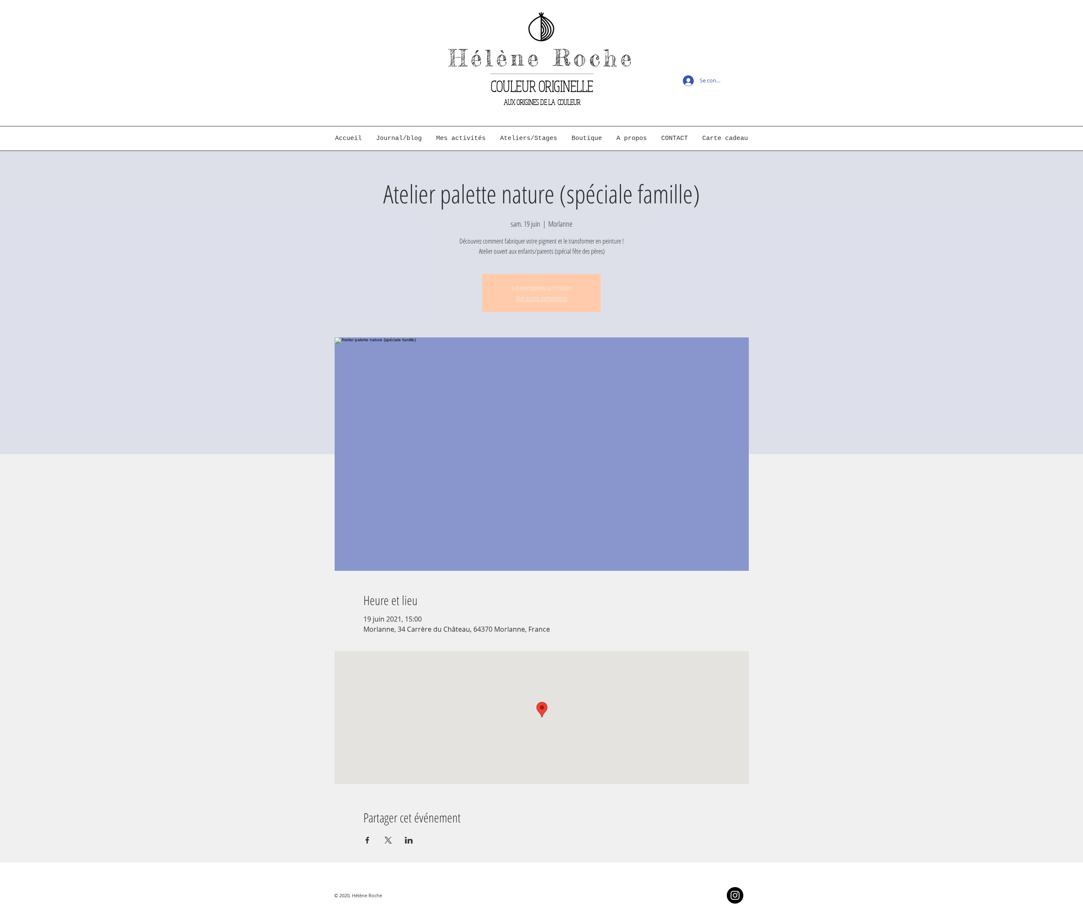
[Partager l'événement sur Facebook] (367, 840)
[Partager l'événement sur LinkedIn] (409, 840)
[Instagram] (735, 895)
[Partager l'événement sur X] (388, 840)
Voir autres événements (541, 298)
